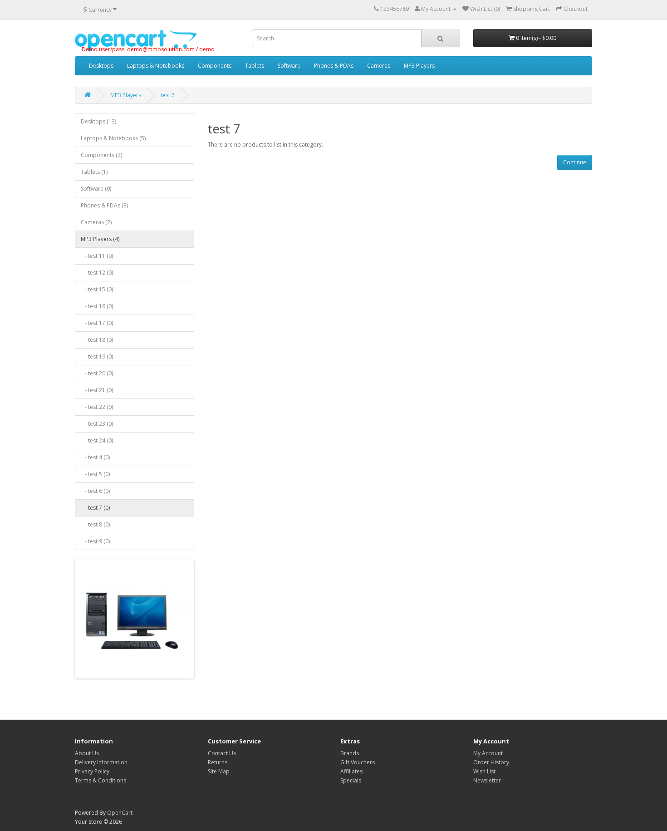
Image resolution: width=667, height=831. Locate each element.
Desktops (101, 65)
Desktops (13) (98, 121)
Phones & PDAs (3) (104, 205)
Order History (491, 762)
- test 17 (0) (97, 323)
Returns (217, 762)
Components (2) (101, 155)
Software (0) (96, 188)
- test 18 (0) (97, 340)
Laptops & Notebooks (155, 65)
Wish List (484, 771)
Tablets (254, 65)
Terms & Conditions (100, 780)
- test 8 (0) (95, 524)
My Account (488, 753)
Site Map (219, 771)
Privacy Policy (92, 771)
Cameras (378, 65)
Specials (350, 780)
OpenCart (119, 812)
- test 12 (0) (97, 272)
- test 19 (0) (97, 356)
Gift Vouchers (357, 762)
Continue (574, 162)
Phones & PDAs (333, 65)
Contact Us (222, 753)
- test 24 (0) (97, 440)
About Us (87, 753)
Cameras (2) (96, 222)
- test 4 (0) (95, 457)
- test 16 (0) (97, 306)
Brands (349, 753)
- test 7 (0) (95, 507)
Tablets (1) (94, 172)
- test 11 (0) (97, 256)
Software (289, 65)
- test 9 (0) (95, 541)
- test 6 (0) (95, 491)
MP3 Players (419, 65)
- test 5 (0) (95, 474)
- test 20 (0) (97, 373)
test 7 (168, 95)
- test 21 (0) (97, 390)
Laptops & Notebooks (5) (113, 138)
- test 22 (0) (97, 407)
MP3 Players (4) (100, 239)
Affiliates (351, 771)
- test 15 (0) (97, 289)
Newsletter (487, 780)
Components (214, 65)
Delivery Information (101, 762)
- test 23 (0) (97, 424)
